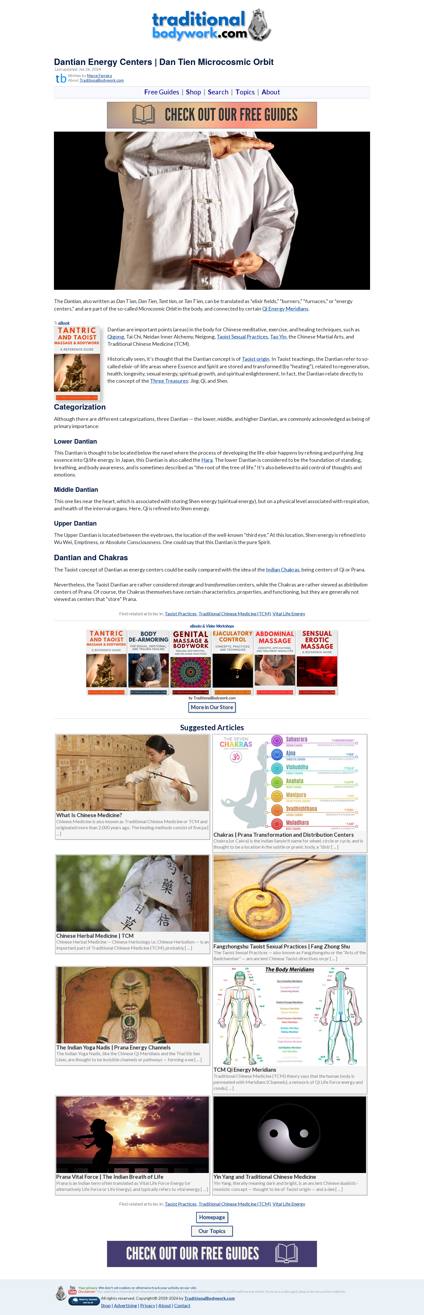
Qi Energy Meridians (285, 308)
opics (246, 92)
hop (194, 92)
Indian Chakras (282, 569)
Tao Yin (278, 336)
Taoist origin (255, 359)
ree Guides (162, 92)
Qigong (115, 336)
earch (219, 92)
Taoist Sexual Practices (242, 336)
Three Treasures (169, 381)
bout (271, 92)
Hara (207, 460)
